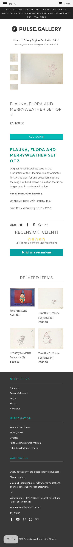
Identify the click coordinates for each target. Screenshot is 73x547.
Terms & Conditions (20, 427)
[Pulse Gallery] (36, 28)
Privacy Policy (16, 432)
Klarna (13, 403)
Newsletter (15, 408)
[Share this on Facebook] (27, 225)
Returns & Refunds (19, 393)
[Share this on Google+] (39, 225)
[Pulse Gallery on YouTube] (18, 519)
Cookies (14, 437)
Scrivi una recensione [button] (37, 252)
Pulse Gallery (30, 539)
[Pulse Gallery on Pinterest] (25, 519)
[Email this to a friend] (46, 225)
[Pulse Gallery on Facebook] (12, 519)
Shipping (14, 388)
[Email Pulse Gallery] (37, 519)
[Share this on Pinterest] (33, 225)
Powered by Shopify (46, 539)
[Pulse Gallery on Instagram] (31, 519)
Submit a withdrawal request (24, 448)
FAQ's (13, 398)
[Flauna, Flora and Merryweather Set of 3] (42, 69)
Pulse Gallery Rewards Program (25, 442)
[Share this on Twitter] (20, 225)
